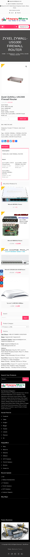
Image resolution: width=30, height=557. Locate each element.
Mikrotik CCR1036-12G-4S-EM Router (15, 269)
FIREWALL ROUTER (21, 133)
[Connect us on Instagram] (18, 554)
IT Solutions (5, 483)
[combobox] (15, 327)
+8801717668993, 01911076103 (15, 3)
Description (5, 146)
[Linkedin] (1, 282)
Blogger (5, 425)
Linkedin (5, 432)
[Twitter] (1, 274)
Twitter (4, 419)
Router (3, 135)
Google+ (5, 422)
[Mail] (1, 285)
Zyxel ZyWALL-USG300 (20, 135)
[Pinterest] (1, 280)
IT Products (11, 53)
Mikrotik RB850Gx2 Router (15, 240)
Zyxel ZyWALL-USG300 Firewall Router (11, 136)
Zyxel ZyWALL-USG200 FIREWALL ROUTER (7, 172)
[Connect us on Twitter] (12, 554)
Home (3, 53)
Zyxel (20, 128)
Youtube (5, 428)
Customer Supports (7, 492)
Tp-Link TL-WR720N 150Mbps (15, 303)
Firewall (9, 128)
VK (3, 438)
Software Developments (8, 479)
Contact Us (6, 468)
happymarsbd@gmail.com (15, 1)
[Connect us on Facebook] (9, 554)
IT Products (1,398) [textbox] (14, 327)
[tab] (5, 146)
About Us (5, 449)
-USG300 (6, 133)
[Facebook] (1, 271)
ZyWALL (7, 135)
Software (5, 455)
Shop (4, 446)
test (3, 476)
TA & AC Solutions (7, 462)
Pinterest (5, 435)
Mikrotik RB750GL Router (15, 204)
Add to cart (23, 118)
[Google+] (1, 277)
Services (5, 465)
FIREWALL (12, 133)
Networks (5, 452)
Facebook (5, 416)
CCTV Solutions (7, 459)
